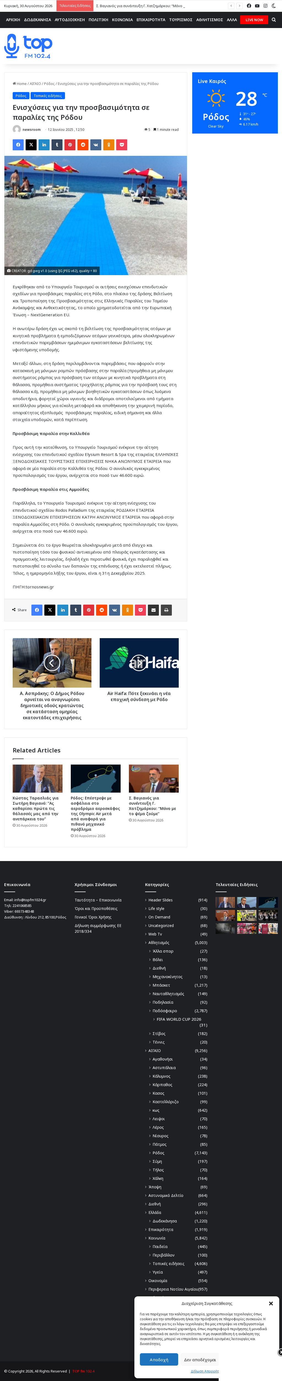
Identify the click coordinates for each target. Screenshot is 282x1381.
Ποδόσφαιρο (165, 1010)
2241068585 (22, 905)
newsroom (31, 129)
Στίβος (159, 1033)
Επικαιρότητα (160, 1229)
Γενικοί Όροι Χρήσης (93, 917)
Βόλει (158, 959)
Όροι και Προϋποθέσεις (96, 908)
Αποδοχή (159, 1359)
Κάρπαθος (162, 1084)
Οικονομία (157, 1280)
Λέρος (158, 1127)
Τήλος (158, 1169)
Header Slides (160, 900)
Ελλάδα (154, 1212)
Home (21, 83)
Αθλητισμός (158, 942)
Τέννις (159, 1042)
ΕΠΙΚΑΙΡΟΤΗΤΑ (151, 19)
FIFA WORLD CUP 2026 (179, 1019)
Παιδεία (160, 1246)
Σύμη (157, 1161)
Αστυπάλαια (164, 1067)
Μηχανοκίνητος (168, 976)
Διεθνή (159, 968)
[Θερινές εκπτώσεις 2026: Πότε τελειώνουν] (268, 928)
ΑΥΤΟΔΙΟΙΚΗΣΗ (70, 19)
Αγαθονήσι (163, 1059)
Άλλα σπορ (163, 951)
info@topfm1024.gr (30, 899)
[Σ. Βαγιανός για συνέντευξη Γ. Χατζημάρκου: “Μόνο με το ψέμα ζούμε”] (154, 779)
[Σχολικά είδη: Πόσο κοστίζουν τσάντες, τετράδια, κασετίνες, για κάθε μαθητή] (246, 928)
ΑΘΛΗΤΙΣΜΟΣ (209, 19)
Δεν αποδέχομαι (200, 1359)
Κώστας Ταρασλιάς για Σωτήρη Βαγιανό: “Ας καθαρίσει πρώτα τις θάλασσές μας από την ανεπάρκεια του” (36, 808)
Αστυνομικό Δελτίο (165, 1195)
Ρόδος (49, 83)
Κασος (158, 1093)
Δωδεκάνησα (165, 1221)
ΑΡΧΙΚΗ (13, 19)
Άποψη (154, 1186)
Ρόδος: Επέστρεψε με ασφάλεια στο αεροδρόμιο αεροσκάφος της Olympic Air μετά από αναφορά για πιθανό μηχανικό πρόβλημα (95, 813)
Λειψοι (159, 1118)
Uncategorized (161, 925)
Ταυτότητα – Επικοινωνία (98, 900)
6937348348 (24, 911)
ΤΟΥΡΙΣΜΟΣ (180, 19)
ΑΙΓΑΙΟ (35, 83)
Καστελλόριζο (166, 1101)
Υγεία (158, 1272)
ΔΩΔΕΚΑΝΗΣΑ (37, 19)
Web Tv (155, 934)
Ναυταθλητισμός (168, 993)
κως (156, 1110)
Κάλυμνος (161, 1076)
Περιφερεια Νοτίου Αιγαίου (173, 1289)
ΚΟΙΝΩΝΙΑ (122, 19)
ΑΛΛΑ (232, 19)
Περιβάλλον (164, 1255)
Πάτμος (160, 1144)
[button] (271, 1303)
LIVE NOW (254, 19)
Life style (156, 908)
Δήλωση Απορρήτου (207, 1371)
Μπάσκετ (161, 985)
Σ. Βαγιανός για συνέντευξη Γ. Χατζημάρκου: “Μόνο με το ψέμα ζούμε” (155, 5)
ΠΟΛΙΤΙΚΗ (98, 19)
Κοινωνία (156, 1238)
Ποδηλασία (163, 1002)
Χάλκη (158, 1178)
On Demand (159, 917)
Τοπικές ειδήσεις (48, 95)
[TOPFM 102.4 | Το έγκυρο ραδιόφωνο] (28, 46)
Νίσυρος (161, 1135)
